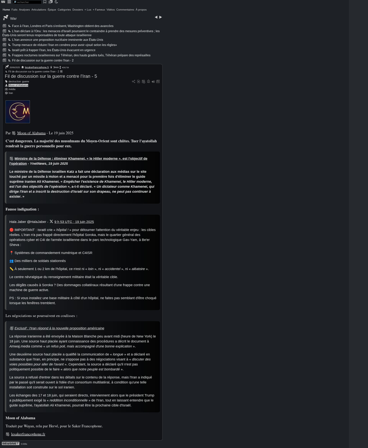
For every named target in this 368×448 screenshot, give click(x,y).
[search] (27, 2)
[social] (133, 81)
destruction (15, 81)
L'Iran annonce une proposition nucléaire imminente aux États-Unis (57, 39)
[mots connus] (148, 81)
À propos (141, 9)
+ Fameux (99, 9)
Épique (52, 9)
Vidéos (111, 9)
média (12, 89)
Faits (14, 9)
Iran (11, 93)
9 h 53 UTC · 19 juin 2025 (74, 222)
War (13, 18)
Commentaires (125, 9)
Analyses (24, 9)
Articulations (38, 9)
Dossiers (77, 9)
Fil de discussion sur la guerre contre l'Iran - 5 (51, 76)
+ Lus (88, 9)
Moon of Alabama (18, 85)
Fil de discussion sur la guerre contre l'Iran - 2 (43, 60)
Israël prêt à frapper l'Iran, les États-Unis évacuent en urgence (53, 50)
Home (6, 9)
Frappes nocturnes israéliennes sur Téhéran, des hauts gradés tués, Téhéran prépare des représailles (81, 55)
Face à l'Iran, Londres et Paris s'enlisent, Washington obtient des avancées (62, 26)
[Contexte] (143, 81)
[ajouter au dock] (153, 81)
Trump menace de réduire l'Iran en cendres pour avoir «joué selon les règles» (64, 45)
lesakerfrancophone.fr (37, 67)
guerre (25, 81)
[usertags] (138, 81)
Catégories (64, 9)
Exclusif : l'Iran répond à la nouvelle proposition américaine (59, 328)
